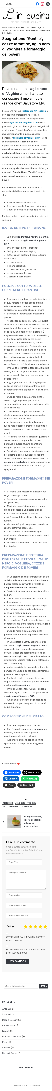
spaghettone (26, 806)
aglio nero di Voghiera (25, 803)
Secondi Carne (9, 1053)
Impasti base (8, 1025)
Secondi (6, 1047)
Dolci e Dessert (9, 1020)
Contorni (6, 1014)
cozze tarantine (10, 806)
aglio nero (8, 803)
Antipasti (6, 1009)
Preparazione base (11, 1036)
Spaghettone (23, 685)
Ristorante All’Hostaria (34, 111)
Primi (11, 27)
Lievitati (5, 1031)
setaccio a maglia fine (15, 462)
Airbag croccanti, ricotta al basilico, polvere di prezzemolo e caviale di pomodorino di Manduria (32, 821)
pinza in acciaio (33, 729)
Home (4, 27)
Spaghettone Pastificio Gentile (32, 237)
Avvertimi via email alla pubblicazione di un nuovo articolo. (25, 951)
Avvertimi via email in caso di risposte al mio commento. (25, 939)
